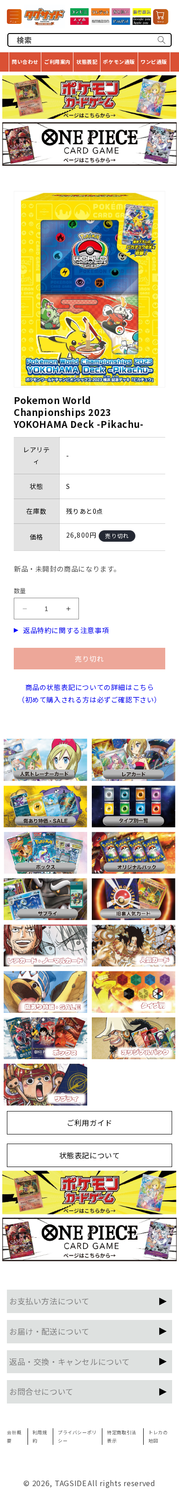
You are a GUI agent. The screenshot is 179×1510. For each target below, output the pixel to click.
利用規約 (40, 1436)
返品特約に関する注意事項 (66, 630)
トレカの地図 (158, 1436)
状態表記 (86, 61)
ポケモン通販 (119, 61)
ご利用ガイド (89, 1122)
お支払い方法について (49, 1301)
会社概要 (14, 1436)
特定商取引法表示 (121, 1436)
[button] (14, 16)
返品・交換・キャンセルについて (69, 1361)
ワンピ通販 (153, 61)
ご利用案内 (57, 61)
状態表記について (89, 1155)
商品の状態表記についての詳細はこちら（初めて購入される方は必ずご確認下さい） (89, 693)
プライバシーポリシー (77, 1436)
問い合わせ (25, 61)
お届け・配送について (49, 1331)
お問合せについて (41, 1391)
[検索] (161, 40)
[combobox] (89, 40)
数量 (20, 590)
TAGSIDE (71, 1482)
